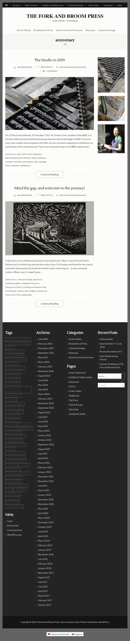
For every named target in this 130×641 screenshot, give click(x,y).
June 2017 (43, 586)
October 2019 (45, 527)
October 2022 (45, 440)
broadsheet (14, 367)
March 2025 (44, 362)
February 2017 (45, 600)
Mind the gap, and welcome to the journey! (49, 188)
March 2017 (44, 595)
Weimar (15, 165)
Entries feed (13, 525)
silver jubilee (30, 291)
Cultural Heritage (106, 30)
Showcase (90, 30)
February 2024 (45, 398)
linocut (13, 432)
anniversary (10, 154)
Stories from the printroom (73, 67)
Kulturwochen (106, 339)
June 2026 (43, 339)
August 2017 (44, 577)
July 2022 (42, 453)
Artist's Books (75, 339)
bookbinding (16, 359)
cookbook (13, 380)
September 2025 (46, 352)
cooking (12, 384)
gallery (18, 283)
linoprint (14, 440)
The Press (16, 5)
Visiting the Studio (75, 5)
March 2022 (44, 462)
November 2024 (46, 371)
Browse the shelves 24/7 (111, 351)
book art (14, 351)
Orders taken (93, 5)
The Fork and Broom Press (65, 16)
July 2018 (42, 559)
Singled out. (74, 395)
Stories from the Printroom (69, 30)
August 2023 (44, 412)
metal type (15, 445)
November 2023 (46, 403)
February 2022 (45, 467)
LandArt (9, 161)
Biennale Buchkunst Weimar (18, 158)
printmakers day (30, 161)
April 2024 (43, 389)
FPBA (19, 408)
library (19, 287)
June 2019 (43, 531)
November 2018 (46, 554)
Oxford (11, 465)
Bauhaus (38, 154)
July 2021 (42, 485)
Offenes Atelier (15, 453)
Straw (8, 165)
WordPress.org (14, 534)
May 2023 (43, 426)
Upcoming (73, 409)
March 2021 (44, 490)
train (18, 294)
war (8, 490)
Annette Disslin (24, 67)
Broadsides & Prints (43, 30)
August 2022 (44, 449)
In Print (72, 386)
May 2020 (43, 508)
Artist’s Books (24, 30)
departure (37, 279)
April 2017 (43, 591)
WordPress (104, 622)
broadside (14, 371)
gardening (14, 412)
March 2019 (44, 540)
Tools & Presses (31, 5)
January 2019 (44, 550)
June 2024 (43, 380)
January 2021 (44, 495)
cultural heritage (24, 279)
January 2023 (44, 435)
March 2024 (44, 394)
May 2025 (43, 357)
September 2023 (46, 407)
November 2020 (46, 504)
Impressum (108, 5)
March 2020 (44, 517)
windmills (12, 498)
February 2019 (45, 545)
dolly (34, 158)
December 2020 (46, 499)
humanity (12, 420)
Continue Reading (50, 174)
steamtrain (42, 291)
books (11, 363)
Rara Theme (81, 622)
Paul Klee (18, 161)
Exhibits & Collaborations (53, 5)
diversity (13, 395)
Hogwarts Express (30, 283)
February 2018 (45, 563)
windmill (13, 494)
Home (119, 5)
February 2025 (45, 366)
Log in (10, 521)
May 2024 (43, 385)
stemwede (13, 481)
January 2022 (44, 472)
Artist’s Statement (77, 372)
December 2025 (46, 348)
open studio (15, 457)
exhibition (9, 283)
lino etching (15, 436)
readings (42, 161)
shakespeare (13, 477)
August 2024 (44, 375)
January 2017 (44, 605)
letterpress (10, 287)
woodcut (14, 506)
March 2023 (44, 430)
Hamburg (41, 158)
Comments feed (14, 530)
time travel (10, 294)
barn (19, 154)
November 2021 (46, 481)
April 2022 (43, 458)
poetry (24, 465)
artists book (17, 343)
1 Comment (51, 71)
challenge (12, 376)
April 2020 (43, 513)
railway (20, 291)
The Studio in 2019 (49, 60)
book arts (14, 355)
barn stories (27, 154)
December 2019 (46, 522)
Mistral (10, 449)
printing (26, 287)
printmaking (10, 291)
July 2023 (42, 417)
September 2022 (46, 444)
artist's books (18, 339)
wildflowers (25, 165)
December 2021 (46, 476)
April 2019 (43, 536)
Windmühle (12, 502)
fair (9, 407)
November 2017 (46, 572)
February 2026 (45, 343)
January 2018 (44, 568)
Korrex (11, 424)
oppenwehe (15, 461)
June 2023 (43, 421)
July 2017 (42, 582)
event (11, 399)
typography (26, 294)
